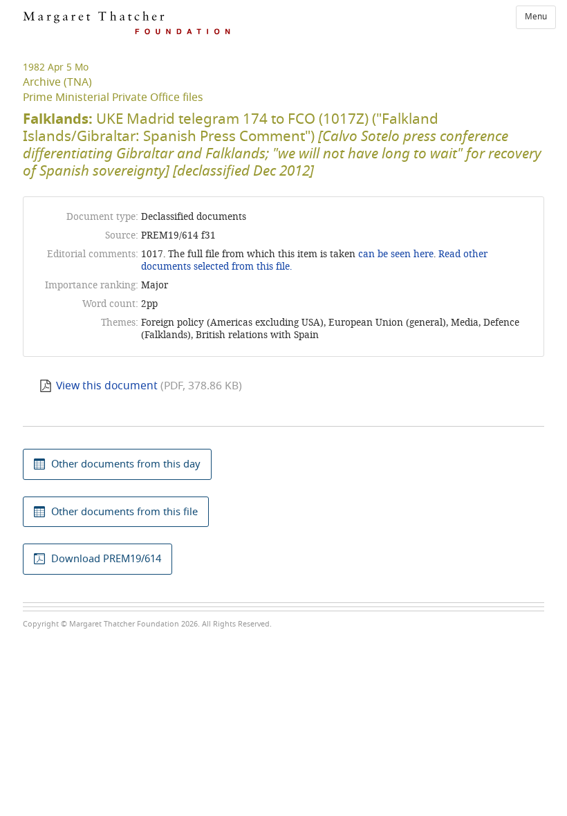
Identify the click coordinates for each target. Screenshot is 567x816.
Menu (536, 16)
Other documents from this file (124, 511)
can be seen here (394, 254)
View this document (107, 386)
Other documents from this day (126, 464)
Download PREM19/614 (106, 558)
